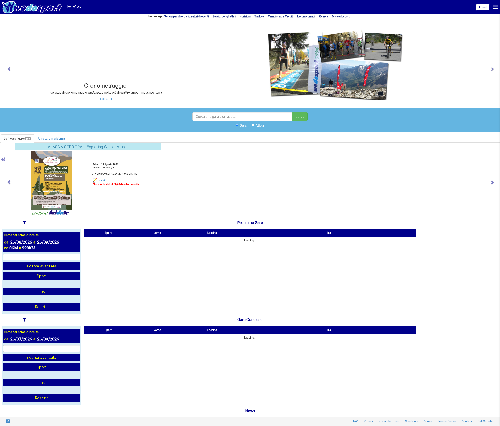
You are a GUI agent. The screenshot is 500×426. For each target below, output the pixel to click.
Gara (243, 125)
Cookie (428, 421)
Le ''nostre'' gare (17, 138)
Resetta (42, 306)
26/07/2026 (21, 339)
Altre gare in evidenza (51, 138)
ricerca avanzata (41, 266)
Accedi (483, 7)
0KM (13, 248)
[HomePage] (32, 6)
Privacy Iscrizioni (389, 421)
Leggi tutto (105, 98)
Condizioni (411, 421)
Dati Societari (486, 421)
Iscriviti (101, 180)
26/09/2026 (48, 242)
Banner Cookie (447, 421)
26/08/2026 (21, 242)
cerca (300, 116)
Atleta (260, 125)
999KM (28, 248)
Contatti (467, 421)
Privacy (368, 421)
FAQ (355, 421)
